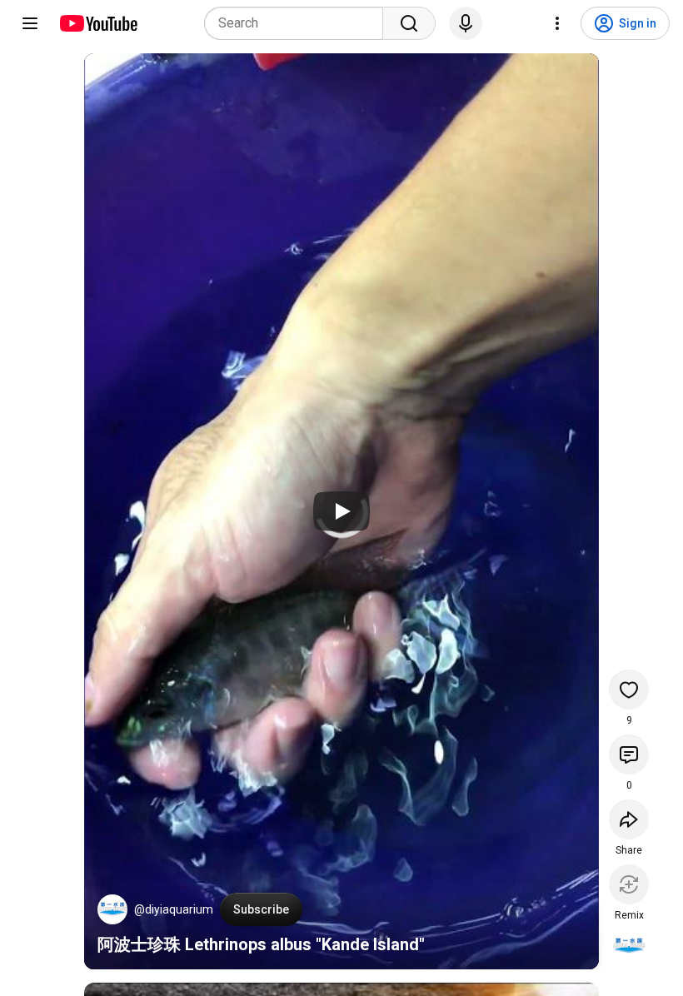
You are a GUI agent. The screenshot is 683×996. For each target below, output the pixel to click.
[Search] (409, 23)
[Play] (341, 511)
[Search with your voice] (465, 23)
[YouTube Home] (98, 23)
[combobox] (298, 23)
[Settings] (557, 23)
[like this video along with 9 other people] (629, 690)
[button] (112, 909)
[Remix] (629, 884)
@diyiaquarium (173, 909)
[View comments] (629, 754)
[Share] (629, 819)
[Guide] (30, 23)
